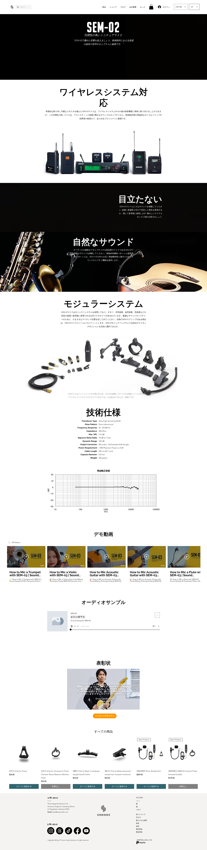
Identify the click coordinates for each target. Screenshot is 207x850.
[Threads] (59, 830)
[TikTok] (68, 830)
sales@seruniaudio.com (60, 812)
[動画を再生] (26, 556)
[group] (103, 763)
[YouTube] (86, 830)
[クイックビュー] (24, 753)
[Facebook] (77, 830)
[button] (151, 6)
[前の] (70, 689)
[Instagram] (50, 830)
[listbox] (180, 7)
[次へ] (136, 689)
